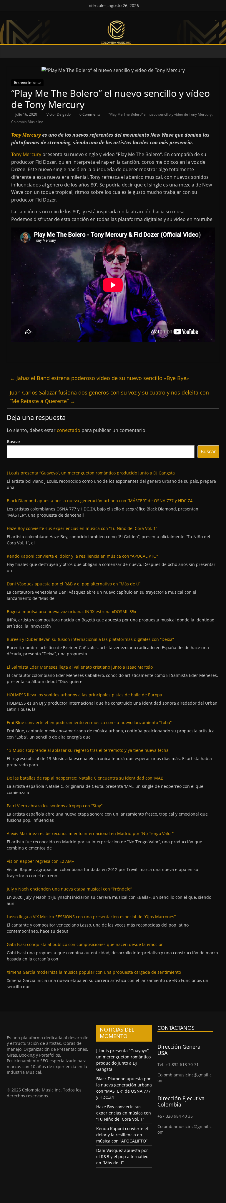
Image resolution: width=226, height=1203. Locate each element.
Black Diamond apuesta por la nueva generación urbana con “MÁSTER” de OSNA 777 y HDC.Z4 (99, 500)
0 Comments (89, 114)
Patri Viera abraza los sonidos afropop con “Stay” (54, 805)
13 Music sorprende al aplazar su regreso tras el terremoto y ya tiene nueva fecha (88, 750)
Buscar (13, 441)
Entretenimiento (27, 82)
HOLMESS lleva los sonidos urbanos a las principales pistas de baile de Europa (84, 695)
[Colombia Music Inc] (13, 51)
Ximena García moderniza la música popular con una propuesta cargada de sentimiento (94, 972)
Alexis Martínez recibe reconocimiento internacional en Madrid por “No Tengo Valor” (90, 833)
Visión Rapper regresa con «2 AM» (40, 861)
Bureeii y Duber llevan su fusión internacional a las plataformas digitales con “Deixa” (90, 639)
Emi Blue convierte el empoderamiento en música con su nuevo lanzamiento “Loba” (89, 722)
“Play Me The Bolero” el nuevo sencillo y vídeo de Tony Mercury (160, 114)
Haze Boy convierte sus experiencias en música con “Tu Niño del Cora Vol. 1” (82, 528)
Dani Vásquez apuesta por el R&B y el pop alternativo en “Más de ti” (73, 584)
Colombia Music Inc (27, 121)
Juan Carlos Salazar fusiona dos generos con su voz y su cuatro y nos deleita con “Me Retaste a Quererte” (109, 397)
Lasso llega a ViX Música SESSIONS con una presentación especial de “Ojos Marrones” (91, 916)
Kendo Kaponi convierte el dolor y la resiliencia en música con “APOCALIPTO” (82, 556)
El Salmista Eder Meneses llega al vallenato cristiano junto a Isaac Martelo (80, 667)
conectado (68, 430)
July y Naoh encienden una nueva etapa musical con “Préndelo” (69, 889)
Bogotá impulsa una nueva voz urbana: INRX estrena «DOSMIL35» (71, 611)
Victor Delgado (59, 114)
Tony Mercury (26, 135)
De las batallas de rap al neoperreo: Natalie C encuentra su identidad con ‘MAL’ (85, 778)
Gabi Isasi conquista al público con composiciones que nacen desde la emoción (85, 944)
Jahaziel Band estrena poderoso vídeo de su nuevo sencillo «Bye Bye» (99, 378)
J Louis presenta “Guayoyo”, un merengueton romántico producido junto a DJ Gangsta (91, 473)
